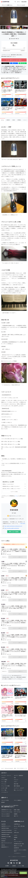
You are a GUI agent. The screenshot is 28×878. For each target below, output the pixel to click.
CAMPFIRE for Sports (5, 834)
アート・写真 (3, 790)
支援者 (13, 119)
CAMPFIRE (3, 824)
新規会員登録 (24, 1)
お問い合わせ (16, 832)
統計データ (16, 816)
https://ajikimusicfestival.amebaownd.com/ (13, 526)
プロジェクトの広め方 (5, 816)
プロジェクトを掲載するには (7, 5)
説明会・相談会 (17, 809)
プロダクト (3, 777)
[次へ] (26, 16)
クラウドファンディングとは (6, 811)
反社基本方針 (16, 847)
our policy (5, 876)
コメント (25, 119)
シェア (14, 63)
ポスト (6, 63)
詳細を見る (4, 556)
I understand (23, 872)
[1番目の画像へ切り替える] (3, 27)
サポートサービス (17, 811)
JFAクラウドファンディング (6, 842)
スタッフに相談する (17, 800)
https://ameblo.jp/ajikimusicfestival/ (11, 528)
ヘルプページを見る (14, 491)
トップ (2, 768)
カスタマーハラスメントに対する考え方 (20, 850)
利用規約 (15, 837)
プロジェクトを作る (5, 800)
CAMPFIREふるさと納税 (5, 836)
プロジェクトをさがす (9, 768)
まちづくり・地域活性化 (18, 775)
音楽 (18, 38)
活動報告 (8, 119)
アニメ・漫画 (3, 781)
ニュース (15, 828)
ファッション (3, 783)
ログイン (18, 1)
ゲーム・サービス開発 (5, 785)
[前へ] (2, 16)
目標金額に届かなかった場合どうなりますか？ (11, 486)
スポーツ (15, 781)
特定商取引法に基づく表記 (19, 843)
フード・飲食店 (4, 779)
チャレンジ (16, 779)
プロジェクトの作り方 (5, 813)
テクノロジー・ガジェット (6, 775)
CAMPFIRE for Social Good (6, 830)
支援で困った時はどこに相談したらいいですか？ (11, 488)
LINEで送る (23, 63)
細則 (15, 839)
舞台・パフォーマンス (18, 790)
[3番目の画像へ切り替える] (14, 27)
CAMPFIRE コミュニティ (6, 826)
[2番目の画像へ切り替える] (8, 27)
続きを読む (23, 523)
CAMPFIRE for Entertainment (6, 832)
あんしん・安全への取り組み (19, 826)
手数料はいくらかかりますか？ (8, 484)
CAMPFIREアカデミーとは (6, 809)
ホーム (2, 120)
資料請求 (3, 802)
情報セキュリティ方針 (18, 845)
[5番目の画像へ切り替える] (25, 27)
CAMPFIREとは (17, 824)
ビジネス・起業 (4, 788)
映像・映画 (16, 783)
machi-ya (3, 844)
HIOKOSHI (3, 840)
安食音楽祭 (12, 38)
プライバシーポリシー (18, 841)
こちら (16, 495)
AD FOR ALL (3, 838)
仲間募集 (19, 119)
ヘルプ (15, 830)
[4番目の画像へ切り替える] (19, 27)
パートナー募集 (21, 865)
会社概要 (7, 865)
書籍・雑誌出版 (17, 785)
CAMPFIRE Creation (5, 828)
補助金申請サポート (5, 847)
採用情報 (14, 865)
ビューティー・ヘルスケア (19, 788)
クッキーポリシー (17, 853)
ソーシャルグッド (4, 792)
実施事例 (15, 813)
